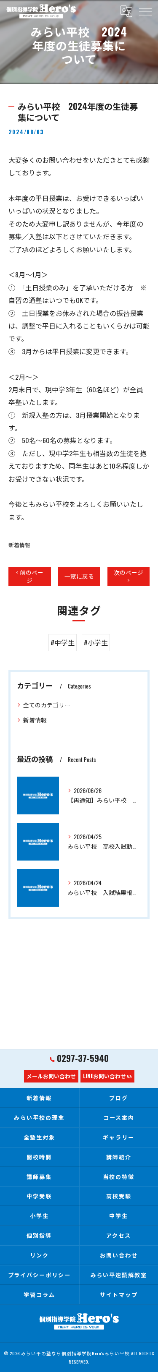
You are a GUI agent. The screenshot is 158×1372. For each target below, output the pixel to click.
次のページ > (128, 576)
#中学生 (63, 642)
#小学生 (96, 642)
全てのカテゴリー (46, 704)
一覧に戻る (79, 576)
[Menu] (145, 11)
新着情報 (19, 545)
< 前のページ (29, 576)
